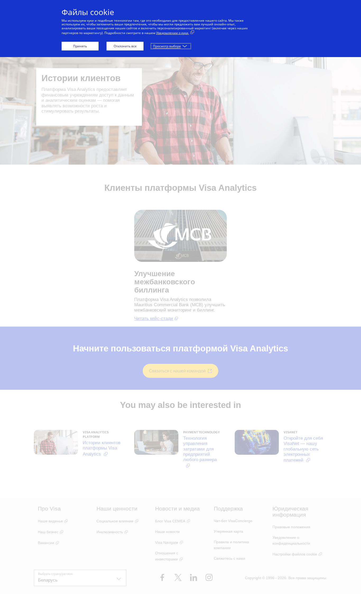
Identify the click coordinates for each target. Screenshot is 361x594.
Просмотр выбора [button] (167, 46)
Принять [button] (80, 46)
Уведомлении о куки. (172, 33)
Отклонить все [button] (125, 46)
